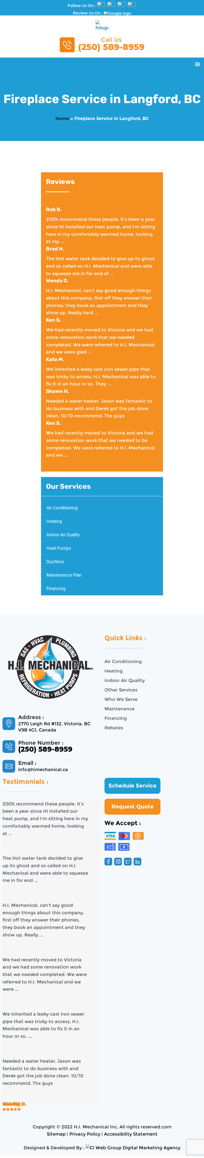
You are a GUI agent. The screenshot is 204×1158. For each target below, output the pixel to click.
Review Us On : (88, 13)
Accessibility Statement (130, 1134)
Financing (56, 588)
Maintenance (119, 709)
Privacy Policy (84, 1134)
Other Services (120, 690)
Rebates (113, 728)
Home (62, 118)
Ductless (55, 561)
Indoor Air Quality (63, 534)
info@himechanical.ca (43, 769)
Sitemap (56, 1134)
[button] (197, 64)
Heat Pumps (59, 548)
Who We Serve (121, 699)
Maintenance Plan (64, 575)
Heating (54, 521)
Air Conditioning (62, 507)
